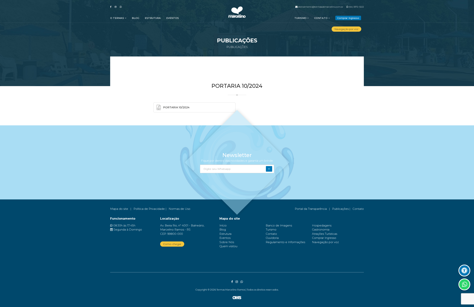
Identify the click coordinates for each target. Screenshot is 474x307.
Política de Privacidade (149, 209)
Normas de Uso (179, 209)
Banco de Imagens (279, 225)
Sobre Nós (226, 242)
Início (223, 225)
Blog (135, 17)
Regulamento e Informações (285, 242)
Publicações (340, 209)
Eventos (172, 17)
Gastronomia (320, 229)
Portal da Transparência (311, 209)
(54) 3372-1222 (356, 6)
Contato (321, 17)
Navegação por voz (346, 29)
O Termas (117, 17)
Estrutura (153, 17)
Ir (269, 168)
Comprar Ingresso (324, 238)
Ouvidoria (272, 238)
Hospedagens (321, 225)
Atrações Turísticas (324, 234)
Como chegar (172, 244)
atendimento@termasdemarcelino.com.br (320, 6)
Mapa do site (119, 209)
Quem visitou (228, 246)
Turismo (300, 17)
